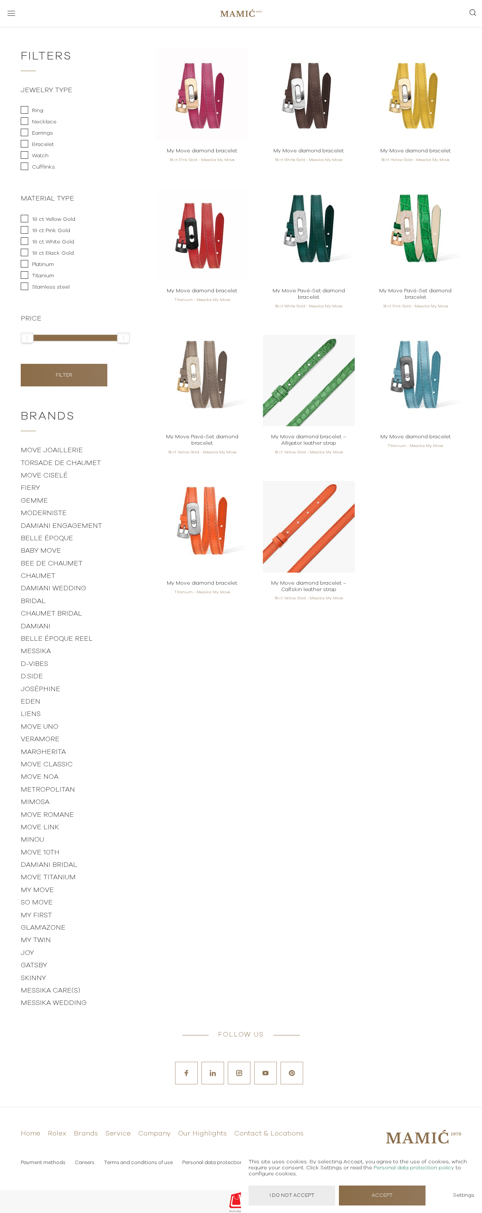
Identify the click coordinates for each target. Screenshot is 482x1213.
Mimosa (35, 802)
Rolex (57, 1133)
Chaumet (38, 576)
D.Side (32, 676)
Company (154, 1133)
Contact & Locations (269, 1133)
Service (118, 1133)
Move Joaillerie (52, 450)
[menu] (11, 13)
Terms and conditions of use (138, 1162)
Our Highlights (202, 1133)
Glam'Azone (43, 927)
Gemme (34, 500)
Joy (27, 953)
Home (30, 1133)
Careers (85, 1162)
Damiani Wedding (53, 588)
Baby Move (41, 550)
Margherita (43, 752)
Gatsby (34, 965)
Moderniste (44, 513)
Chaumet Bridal (51, 613)
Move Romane (47, 815)
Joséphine (40, 689)
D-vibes (34, 664)
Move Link (40, 827)
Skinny (33, 978)
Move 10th (40, 852)
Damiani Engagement (61, 526)
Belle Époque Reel (57, 638)
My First (36, 915)
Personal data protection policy (220, 1162)
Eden (30, 701)
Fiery (30, 488)
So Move (37, 902)
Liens (31, 714)
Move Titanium (48, 877)
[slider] (27, 338)
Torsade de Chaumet (61, 463)
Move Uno (39, 727)
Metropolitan (48, 789)
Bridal (33, 601)
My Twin (36, 940)
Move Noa (39, 777)
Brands (86, 1133)
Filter (64, 375)
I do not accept (292, 1195)
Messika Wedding (54, 1003)
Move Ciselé (44, 475)
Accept (382, 1195)
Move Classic (47, 764)
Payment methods (43, 1162)
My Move (37, 890)
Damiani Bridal (49, 865)
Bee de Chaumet (51, 563)
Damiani (35, 626)
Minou (32, 839)
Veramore (40, 739)
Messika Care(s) (50, 990)
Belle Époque (47, 538)
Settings (463, 1195)
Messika (36, 651)
